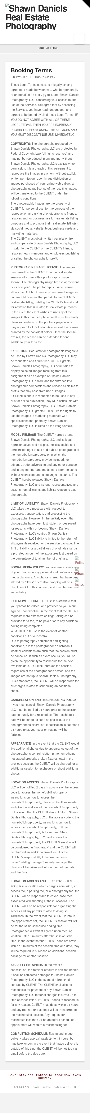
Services (26, 1075)
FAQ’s (77, 1075)
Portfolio (44, 1075)
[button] (79, 39)
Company (45, 1078)
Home (13, 1075)
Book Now (62, 1075)
